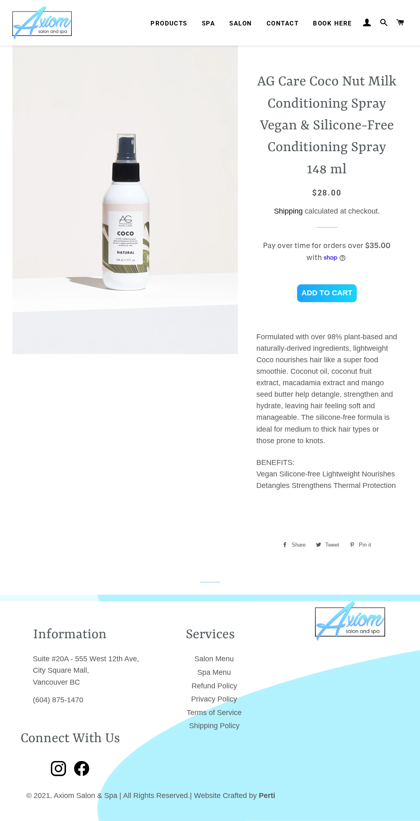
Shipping (288, 211)
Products (169, 23)
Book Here (332, 23)
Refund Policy (214, 686)
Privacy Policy (214, 699)
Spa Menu (214, 672)
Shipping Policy (214, 726)
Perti (267, 795)
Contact (283, 23)
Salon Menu (214, 659)
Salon (240, 23)
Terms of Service (214, 712)
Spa (208, 23)
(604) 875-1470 (58, 700)
